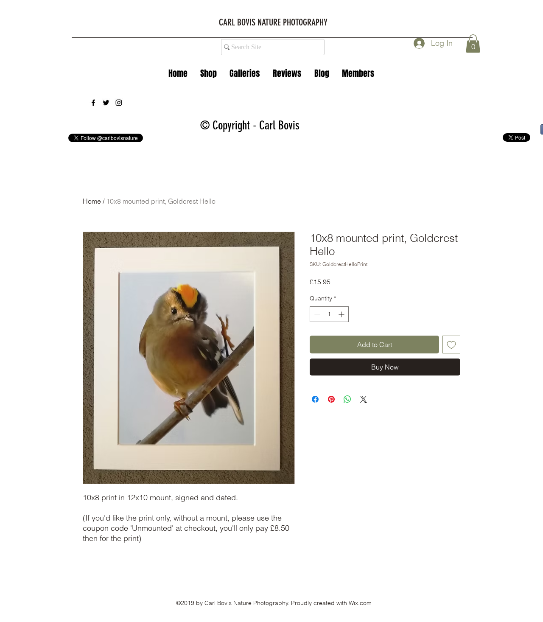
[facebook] (93, 102)
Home (92, 201)
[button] (244, 73)
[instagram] (119, 102)
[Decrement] (316, 314)
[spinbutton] (329, 314)
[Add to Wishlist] (451, 344)
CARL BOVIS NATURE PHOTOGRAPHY (273, 22)
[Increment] (342, 314)
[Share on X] (363, 399)
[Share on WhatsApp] (347, 399)
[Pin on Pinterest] (331, 399)
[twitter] (106, 102)
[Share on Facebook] (315, 399)
